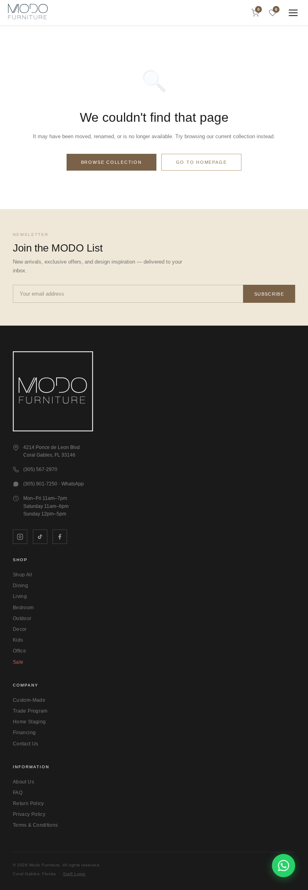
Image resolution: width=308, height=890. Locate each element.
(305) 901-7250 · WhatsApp (53, 484)
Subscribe (269, 294)
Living (20, 596)
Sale (18, 662)
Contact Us (25, 744)
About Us (23, 782)
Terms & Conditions (35, 825)
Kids (18, 640)
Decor (20, 629)
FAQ (17, 792)
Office (19, 651)
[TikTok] (40, 537)
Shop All (22, 575)
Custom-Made (29, 700)
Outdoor (22, 618)
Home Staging (29, 722)
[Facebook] (60, 537)
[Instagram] (20, 537)
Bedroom (23, 607)
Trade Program (30, 711)
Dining (20, 585)
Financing (24, 732)
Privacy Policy (29, 814)
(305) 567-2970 (40, 469)
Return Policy (28, 803)
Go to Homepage (201, 162)
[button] (28, 13)
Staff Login (74, 874)
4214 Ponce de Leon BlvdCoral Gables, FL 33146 (51, 451)
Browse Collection (111, 162)
